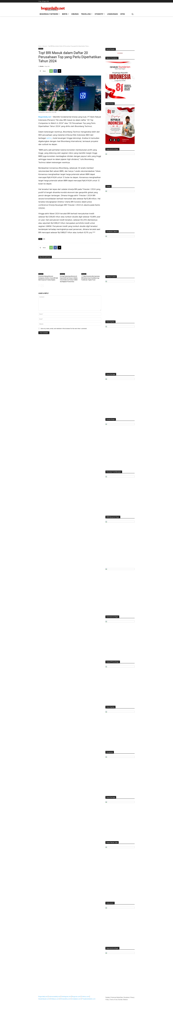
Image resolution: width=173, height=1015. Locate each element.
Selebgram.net (66, 996)
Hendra (42, 66)
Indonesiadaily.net (54, 996)
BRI (44, 239)
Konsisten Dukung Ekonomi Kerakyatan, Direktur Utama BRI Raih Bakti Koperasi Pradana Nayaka (48, 278)
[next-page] (42, 285)
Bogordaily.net (43, 996)
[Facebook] (55, 71)
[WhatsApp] (51, 71)
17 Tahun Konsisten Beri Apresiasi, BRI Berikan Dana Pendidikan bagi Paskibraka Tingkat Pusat (90, 278)
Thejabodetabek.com (88, 999)
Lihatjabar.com (76, 999)
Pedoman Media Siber (117, 997)
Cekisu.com (85, 996)
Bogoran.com (76, 996)
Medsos (125, 999)
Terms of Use (113, 999)
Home (39, 46)
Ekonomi (45, 46)
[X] (59, 71)
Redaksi (107, 997)
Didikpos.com (55, 999)
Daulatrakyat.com (43, 999)
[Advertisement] (86, 29)
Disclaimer (127, 997)
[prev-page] (39, 285)
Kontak (120, 999)
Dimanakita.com (65, 999)
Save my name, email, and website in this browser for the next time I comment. (64, 328)
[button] (132, 14)
